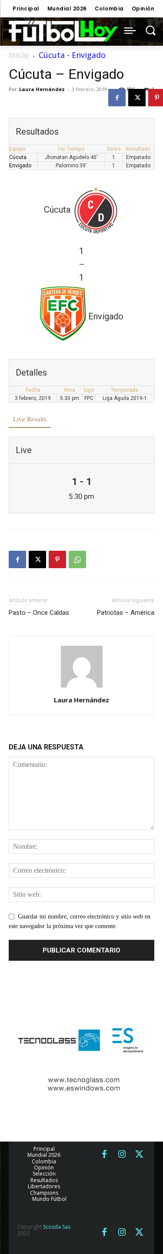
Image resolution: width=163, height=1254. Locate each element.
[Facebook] (117, 97)
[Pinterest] (57, 559)
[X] (137, 97)
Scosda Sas (56, 1226)
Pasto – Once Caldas (39, 613)
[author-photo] (82, 688)
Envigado (20, 166)
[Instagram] (121, 1154)
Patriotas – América (125, 613)
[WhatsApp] (77, 559)
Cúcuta (18, 157)
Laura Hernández (42, 89)
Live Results (30, 419)
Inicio (19, 55)
